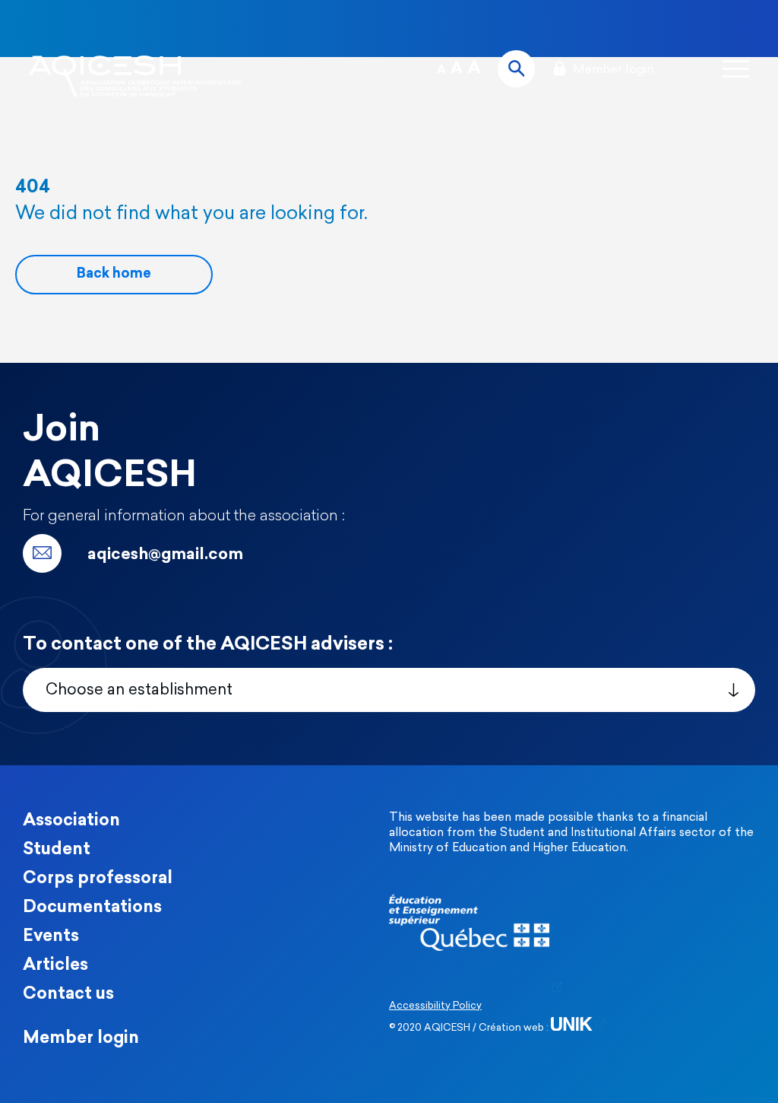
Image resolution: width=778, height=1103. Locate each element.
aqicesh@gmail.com (165, 555)
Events (51, 937)
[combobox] (389, 690)
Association (71, 821)
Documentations (92, 908)
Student (56, 850)
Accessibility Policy (435, 1006)
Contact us (68, 994)
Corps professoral (97, 879)
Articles (55, 965)
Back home (114, 274)
